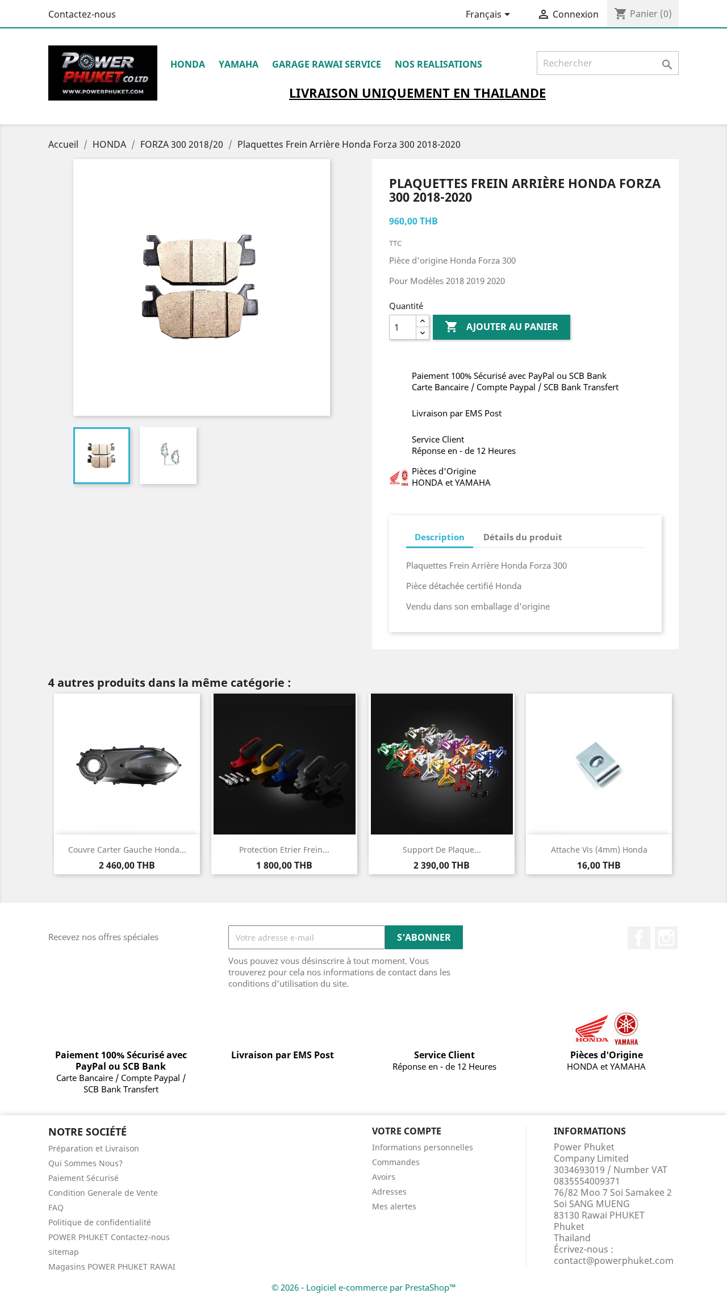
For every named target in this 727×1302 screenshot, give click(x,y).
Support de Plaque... (442, 849)
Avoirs (383, 1176)
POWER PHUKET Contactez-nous (109, 1237)
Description (440, 536)
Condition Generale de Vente (103, 1192)
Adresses (389, 1191)
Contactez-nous (82, 14)
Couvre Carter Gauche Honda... (127, 849)
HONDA (187, 64)
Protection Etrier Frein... (284, 849)
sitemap (63, 1251)
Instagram (666, 938)
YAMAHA (238, 64)
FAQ (56, 1207)
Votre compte (406, 1131)
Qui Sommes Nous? (85, 1163)
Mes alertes (394, 1206)
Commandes (396, 1162)
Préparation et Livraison (93, 1148)
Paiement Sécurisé (83, 1177)
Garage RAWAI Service (326, 64)
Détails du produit (522, 536)
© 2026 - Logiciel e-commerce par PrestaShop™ (363, 1287)
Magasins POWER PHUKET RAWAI (112, 1266)
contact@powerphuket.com (614, 1260)
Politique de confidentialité (99, 1222)
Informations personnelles (422, 1147)
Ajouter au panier (501, 326)
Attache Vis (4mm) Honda (599, 849)
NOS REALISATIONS (438, 64)
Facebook (639, 938)
